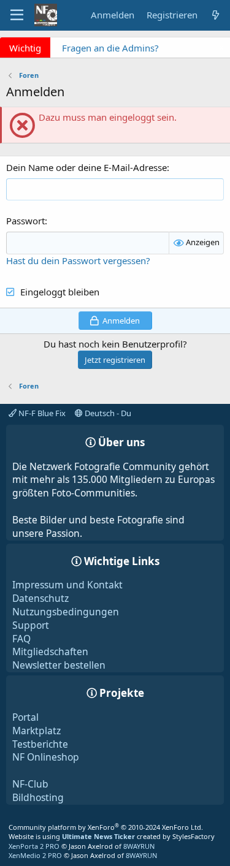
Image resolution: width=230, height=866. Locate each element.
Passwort (25, 221)
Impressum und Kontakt (67, 584)
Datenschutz (40, 598)
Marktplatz (36, 730)
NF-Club (30, 784)
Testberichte (40, 744)
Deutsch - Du (107, 413)
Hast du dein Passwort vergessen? (78, 260)
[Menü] (16, 15)
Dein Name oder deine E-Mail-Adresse (86, 167)
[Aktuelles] (216, 15)
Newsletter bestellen (58, 665)
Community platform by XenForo (106, 827)
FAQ (21, 638)
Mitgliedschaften (50, 651)
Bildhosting (38, 797)
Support (30, 625)
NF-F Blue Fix (41, 413)
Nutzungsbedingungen (65, 611)
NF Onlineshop (45, 757)
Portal (25, 717)
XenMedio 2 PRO (35, 855)
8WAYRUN (139, 846)
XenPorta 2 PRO (34, 846)
